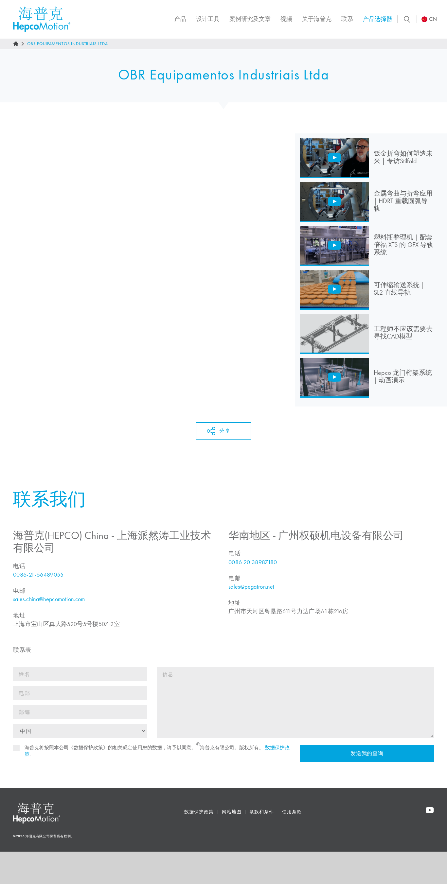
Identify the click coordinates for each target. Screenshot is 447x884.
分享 (224, 431)
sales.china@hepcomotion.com (49, 599)
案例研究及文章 (250, 19)
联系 (347, 19)
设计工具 (208, 19)
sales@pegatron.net (251, 586)
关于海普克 (316, 19)
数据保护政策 (198, 812)
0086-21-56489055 (38, 574)
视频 (286, 19)
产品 (180, 19)
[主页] (15, 44)
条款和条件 (261, 812)
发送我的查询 (367, 753)
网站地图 (231, 812)
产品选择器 (377, 19)
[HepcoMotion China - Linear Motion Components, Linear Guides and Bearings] (41, 19)
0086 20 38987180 (252, 562)
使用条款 (292, 812)
